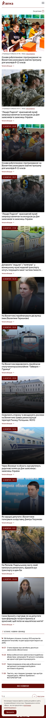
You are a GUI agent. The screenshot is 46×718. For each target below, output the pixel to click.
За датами (37, 11)
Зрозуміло (10, 712)
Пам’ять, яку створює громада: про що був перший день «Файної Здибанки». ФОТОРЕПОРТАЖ (24, 675)
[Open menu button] (43, 3)
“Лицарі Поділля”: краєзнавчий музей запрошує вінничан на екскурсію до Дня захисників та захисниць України (20, 115)
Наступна (40, 696)
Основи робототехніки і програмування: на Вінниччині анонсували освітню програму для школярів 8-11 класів (21, 60)
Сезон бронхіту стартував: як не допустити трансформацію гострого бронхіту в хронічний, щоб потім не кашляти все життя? (22, 618)
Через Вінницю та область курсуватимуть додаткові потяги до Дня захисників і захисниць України (21, 468)
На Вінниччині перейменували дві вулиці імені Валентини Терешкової (21, 317)
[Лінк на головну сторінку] (8, 3)
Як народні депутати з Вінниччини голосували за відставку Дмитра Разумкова (22, 518)
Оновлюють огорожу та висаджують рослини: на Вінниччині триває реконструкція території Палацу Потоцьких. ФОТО (23, 417)
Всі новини (23, 686)
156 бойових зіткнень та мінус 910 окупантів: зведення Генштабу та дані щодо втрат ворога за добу (22, 640)
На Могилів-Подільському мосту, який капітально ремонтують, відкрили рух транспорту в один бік (20, 568)
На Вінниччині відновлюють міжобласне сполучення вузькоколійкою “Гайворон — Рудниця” (21, 367)
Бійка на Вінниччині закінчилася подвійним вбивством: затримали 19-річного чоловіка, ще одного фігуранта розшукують (25, 657)
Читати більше (7, 66)
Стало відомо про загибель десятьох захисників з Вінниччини (22, 648)
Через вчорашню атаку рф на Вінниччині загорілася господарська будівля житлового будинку (24, 666)
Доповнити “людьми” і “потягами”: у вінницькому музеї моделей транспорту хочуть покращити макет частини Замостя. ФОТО (21, 268)
